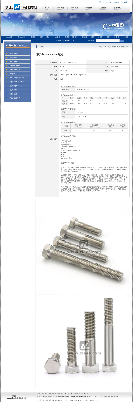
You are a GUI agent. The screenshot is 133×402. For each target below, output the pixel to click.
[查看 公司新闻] (89, 10)
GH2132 (84, 37)
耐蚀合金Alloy (15, 70)
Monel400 (57, 37)
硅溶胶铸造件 (15, 54)
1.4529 (126, 37)
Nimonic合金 (15, 66)
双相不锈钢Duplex (17, 78)
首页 (109, 47)
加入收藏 (124, 2)
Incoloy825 (21, 37)
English (116, 2)
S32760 (33, 37)
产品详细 (125, 47)
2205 (41, 37)
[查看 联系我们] (117, 10)
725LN (48, 37)
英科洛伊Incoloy (16, 86)
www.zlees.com (71, 400)
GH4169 (74, 37)
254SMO (116, 37)
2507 (93, 37)
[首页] (46, 10)
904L (109, 37)
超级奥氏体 (14, 62)
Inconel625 (9, 37)
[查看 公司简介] (60, 10)
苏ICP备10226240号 (92, 400)
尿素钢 (12, 74)
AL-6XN (100, 37)
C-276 (67, 37)
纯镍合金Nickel (16, 98)
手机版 (101, 2)
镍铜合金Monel (16, 94)
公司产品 (116, 47)
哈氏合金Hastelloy (17, 82)
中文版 (108, 2)
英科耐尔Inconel (16, 90)
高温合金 (13, 58)
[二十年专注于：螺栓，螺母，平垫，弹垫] (21, 12)
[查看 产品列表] (75, 10)
